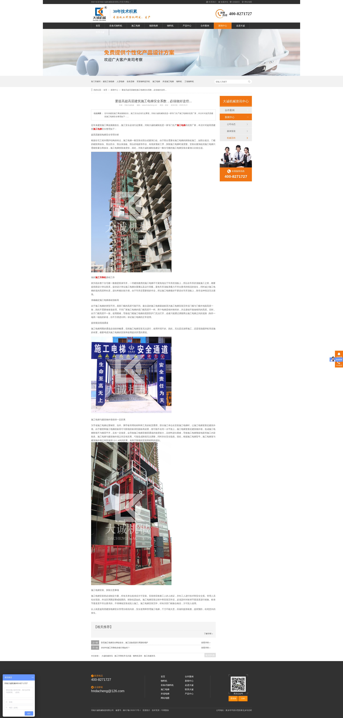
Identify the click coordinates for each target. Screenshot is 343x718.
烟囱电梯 (153, 26)
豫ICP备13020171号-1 (132, 710)
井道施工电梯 (168, 81)
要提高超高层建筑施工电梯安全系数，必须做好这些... (144, 89)
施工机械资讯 (149, 655)
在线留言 (236, 2)
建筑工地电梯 (108, 81)
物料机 (170, 26)
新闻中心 (222, 26)
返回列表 (210, 655)
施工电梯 (135, 26)
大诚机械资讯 (107, 655)
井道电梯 (165, 694)
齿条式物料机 (115, 26)
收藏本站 (224, 2)
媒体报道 (231, 130)
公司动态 (231, 124)
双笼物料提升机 (143, 81)
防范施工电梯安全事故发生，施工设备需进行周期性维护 (124, 642)
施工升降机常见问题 (122, 655)
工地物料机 (189, 81)
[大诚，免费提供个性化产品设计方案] (171, 74)
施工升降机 (100, 277)
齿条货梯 (130, 81)
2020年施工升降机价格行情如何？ (115, 647)
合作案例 (205, 26)
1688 (243, 699)
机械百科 (231, 137)
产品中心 (187, 26)
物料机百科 (137, 655)
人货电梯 (120, 81)
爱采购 (233, 699)
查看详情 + (205, 642)
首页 (98, 26)
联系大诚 (100, 32)
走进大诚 (240, 26)
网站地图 (248, 2)
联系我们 (213, 2)
